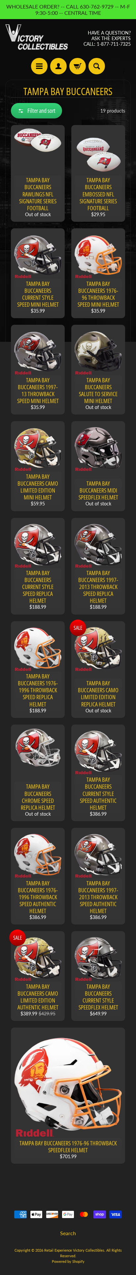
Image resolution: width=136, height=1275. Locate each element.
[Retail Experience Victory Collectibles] (36, 38)
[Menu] (39, 66)
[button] (36, 110)
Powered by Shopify (68, 1261)
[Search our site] (96, 66)
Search (68, 1233)
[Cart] (77, 66)
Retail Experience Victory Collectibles (74, 1250)
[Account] (58, 66)
